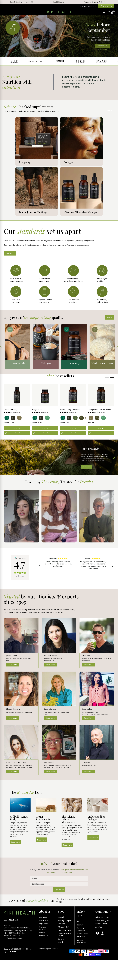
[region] (75, 566)
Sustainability (44, 920)
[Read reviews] (20, 567)
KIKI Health (24, 949)
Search (60, 942)
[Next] (114, 2)
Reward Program (102, 920)
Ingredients (44, 923)
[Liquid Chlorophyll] (17, 395)
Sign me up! (59, 889)
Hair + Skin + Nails (65, 930)
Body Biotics (37, 409)
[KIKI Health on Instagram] (102, 933)
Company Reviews (43, 928)
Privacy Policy (82, 933)
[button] (17, 412)
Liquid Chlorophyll (11, 409)
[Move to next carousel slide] (112, 377)
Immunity (61, 923)
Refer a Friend (101, 923)
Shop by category (65, 920)
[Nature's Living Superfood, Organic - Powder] (73, 395)
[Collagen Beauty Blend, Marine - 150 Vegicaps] (101, 395)
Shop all (61, 917)
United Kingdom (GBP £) (86, 6)
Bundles (61, 939)
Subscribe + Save (102, 917)
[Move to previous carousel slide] (107, 378)
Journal (42, 932)
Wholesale (81, 937)
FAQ (78, 921)
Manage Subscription (81, 941)
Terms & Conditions (81, 929)
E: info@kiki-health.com (13, 938)
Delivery (80, 925)
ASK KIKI (106, 6)
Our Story (43, 917)
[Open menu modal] (5, 12)
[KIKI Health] (59, 11)
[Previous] (3, 2)
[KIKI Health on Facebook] (97, 933)
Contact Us (43, 935)
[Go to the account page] (108, 12)
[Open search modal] (103, 12)
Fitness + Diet (63, 927)
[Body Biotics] (45, 395)
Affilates (98, 927)
